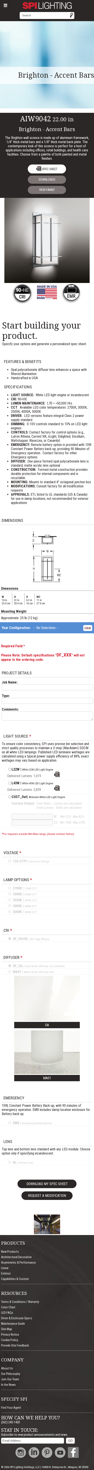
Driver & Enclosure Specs (16, 1318)
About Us (7, 1368)
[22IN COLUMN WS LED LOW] (57, 776)
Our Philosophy (10, 1374)
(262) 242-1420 (10, 1422)
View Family (47, 190)
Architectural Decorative (16, 1257)
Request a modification (47, 1196)
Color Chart (8, 1307)
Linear (5, 1268)
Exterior (6, 1273)
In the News (8, 1385)
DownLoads (47, 180)
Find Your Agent (11, 1408)
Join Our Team (10, 1379)
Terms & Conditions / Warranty (20, 1302)
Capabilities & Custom (15, 1279)
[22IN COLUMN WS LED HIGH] (57, 790)
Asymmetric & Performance (18, 1262)
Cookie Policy (9, 1340)
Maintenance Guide (13, 1324)
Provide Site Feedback (15, 1345)
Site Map (6, 1329)
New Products (10, 1252)
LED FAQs (7, 1313)
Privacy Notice (10, 1334)
